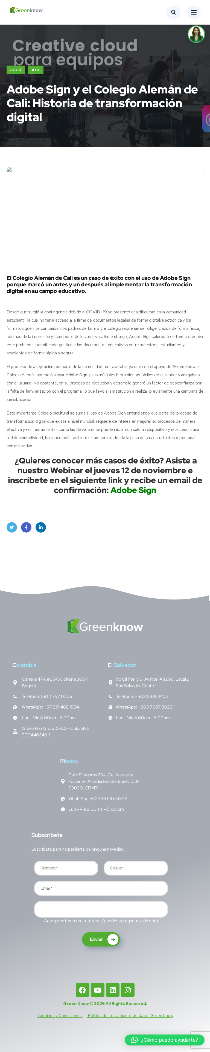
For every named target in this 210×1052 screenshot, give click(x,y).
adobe (15, 70)
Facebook (26, 527)
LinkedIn (41, 527)
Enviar (97, 939)
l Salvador (122, 665)
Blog (36, 70)
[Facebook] (82, 990)
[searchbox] (40, 910)
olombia (24, 665)
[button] (165, 1040)
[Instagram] (128, 990)
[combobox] (101, 909)
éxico (69, 760)
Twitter (12, 527)
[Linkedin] (112, 990)
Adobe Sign (133, 489)
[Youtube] (97, 990)
